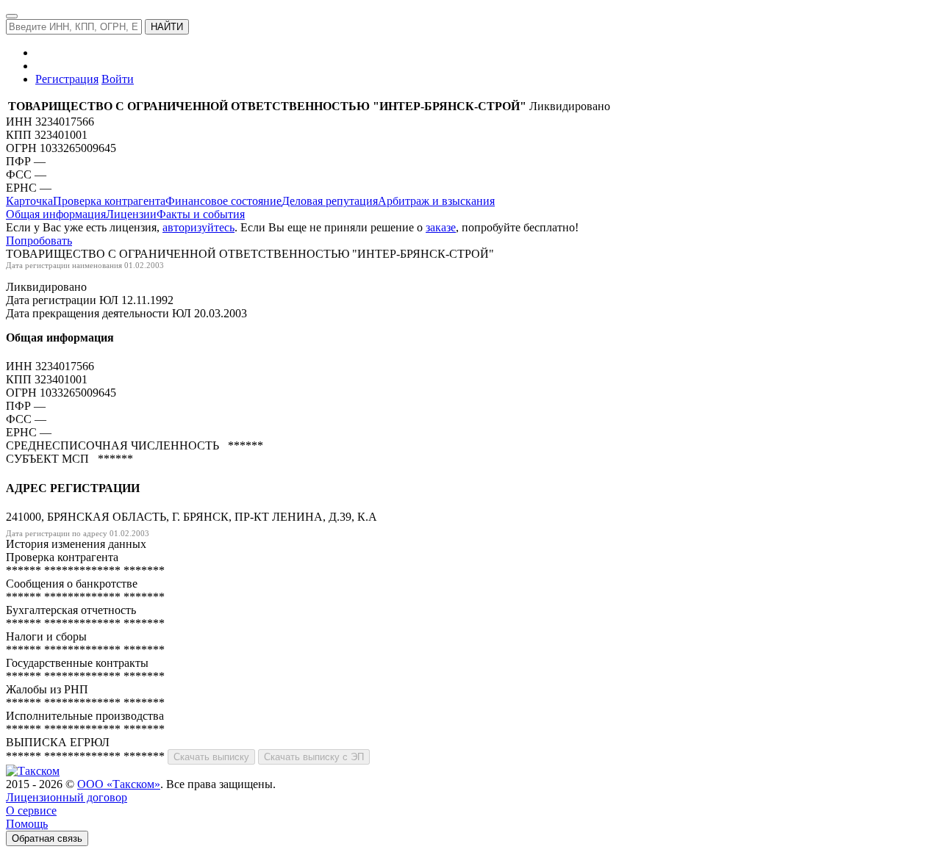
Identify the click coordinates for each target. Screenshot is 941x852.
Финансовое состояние (223, 201)
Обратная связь (47, 838)
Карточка (29, 201)
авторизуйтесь (198, 227)
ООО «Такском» (118, 784)
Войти (117, 79)
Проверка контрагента (109, 201)
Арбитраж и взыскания (436, 201)
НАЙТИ (167, 26)
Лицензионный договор (66, 797)
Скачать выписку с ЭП (314, 756)
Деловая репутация (330, 201)
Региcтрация (67, 79)
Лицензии (131, 214)
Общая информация (56, 214)
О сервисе (31, 810)
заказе (441, 227)
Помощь (27, 823)
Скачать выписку (211, 756)
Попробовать (39, 240)
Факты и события (201, 214)
